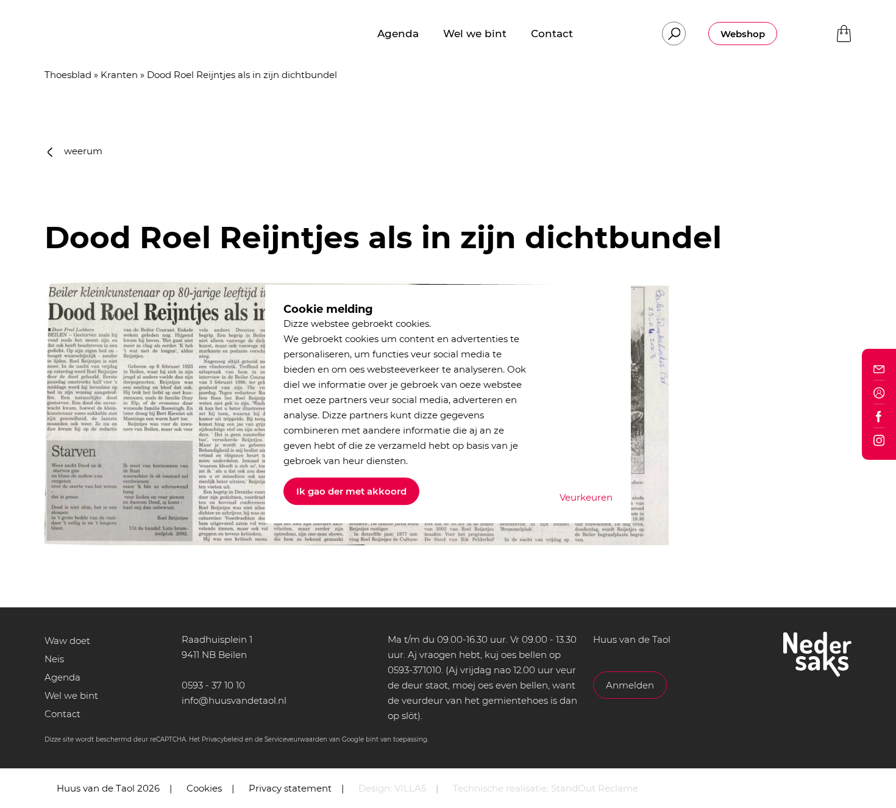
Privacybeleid (222, 739)
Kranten (119, 74)
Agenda (62, 677)
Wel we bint (71, 695)
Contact (62, 714)
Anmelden (630, 685)
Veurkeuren (586, 497)
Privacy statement (290, 788)
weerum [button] (82, 151)
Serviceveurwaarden (296, 739)
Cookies (204, 788)
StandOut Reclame (594, 788)
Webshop (742, 34)
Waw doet (67, 640)
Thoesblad (67, 74)
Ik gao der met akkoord (351, 491)
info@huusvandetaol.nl (234, 700)
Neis (54, 659)
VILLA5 (410, 788)
